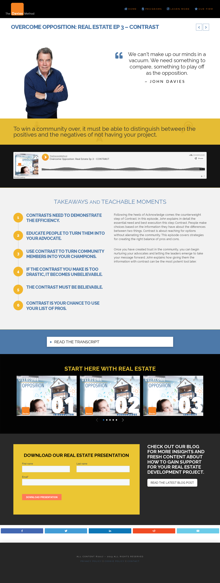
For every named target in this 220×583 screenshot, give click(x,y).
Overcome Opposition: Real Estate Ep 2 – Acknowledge (106, 391)
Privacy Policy (91, 561)
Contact (134, 561)
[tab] (110, 342)
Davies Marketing (30, 411)
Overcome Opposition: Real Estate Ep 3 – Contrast (170, 391)
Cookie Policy (115, 561)
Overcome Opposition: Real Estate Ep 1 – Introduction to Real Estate (43, 393)
